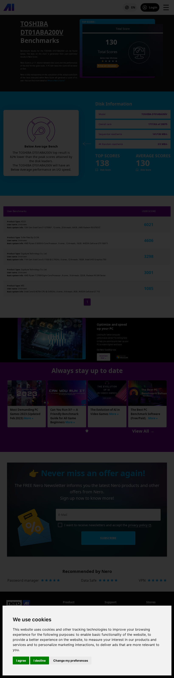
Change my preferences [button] (70, 660)
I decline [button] (40, 660)
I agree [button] (21, 660)
